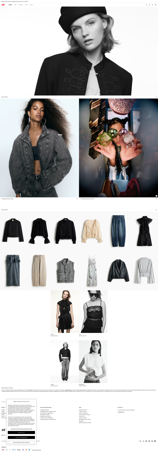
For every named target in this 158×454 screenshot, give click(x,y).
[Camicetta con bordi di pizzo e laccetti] (92, 231)
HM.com (3, 401)
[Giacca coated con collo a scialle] (118, 270)
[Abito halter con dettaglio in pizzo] (145, 231)
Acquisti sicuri (83, 417)
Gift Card (3, 417)
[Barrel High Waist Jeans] (39, 270)
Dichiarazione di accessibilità (48, 419)
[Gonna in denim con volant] (13, 270)
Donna (10, 4)
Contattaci (82, 416)
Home (26, 4)
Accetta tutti (21, 432)
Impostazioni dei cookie (85, 422)
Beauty (31, 4)
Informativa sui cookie (85, 419)
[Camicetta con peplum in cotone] (66, 231)
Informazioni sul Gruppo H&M (48, 411)
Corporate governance (46, 417)
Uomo (15, 4)
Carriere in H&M (44, 409)
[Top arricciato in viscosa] (145, 270)
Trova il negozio (83, 413)
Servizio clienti (83, 409)
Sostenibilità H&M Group (46, 413)
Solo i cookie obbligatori (21, 437)
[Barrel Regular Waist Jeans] (118, 231)
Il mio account (83, 411)
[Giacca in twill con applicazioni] (13, 231)
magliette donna (68, 390)
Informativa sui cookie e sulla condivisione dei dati (21, 428)
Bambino (21, 4)
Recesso (81, 421)
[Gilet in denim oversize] (66, 270)
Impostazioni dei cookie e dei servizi (21, 442)
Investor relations (45, 416)
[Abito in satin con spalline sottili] (92, 270)
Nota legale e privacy (84, 414)
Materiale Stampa (45, 414)
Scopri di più (121, 412)
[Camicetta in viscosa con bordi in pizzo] (39, 231)
